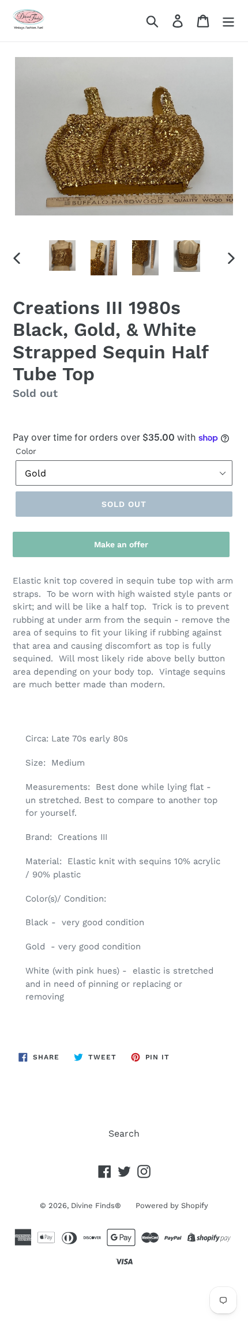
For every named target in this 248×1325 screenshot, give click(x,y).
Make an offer (121, 548)
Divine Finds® (96, 1205)
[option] (62, 255)
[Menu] (228, 21)
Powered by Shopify (172, 1205)
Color (26, 451)
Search (124, 1133)
